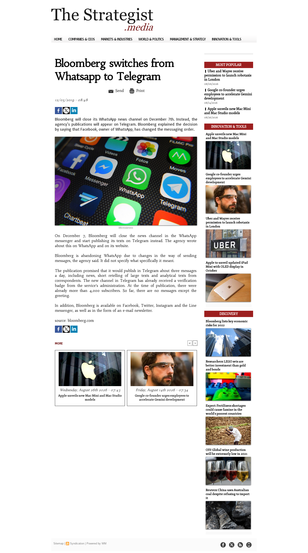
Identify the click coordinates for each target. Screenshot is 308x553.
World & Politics (151, 39)
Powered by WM (96, 543)
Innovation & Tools (226, 39)
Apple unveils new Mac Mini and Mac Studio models (90, 398)
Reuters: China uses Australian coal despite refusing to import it (228, 494)
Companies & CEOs (82, 39)
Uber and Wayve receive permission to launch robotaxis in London (227, 75)
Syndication (77, 543)
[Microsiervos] (126, 138)
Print (140, 90)
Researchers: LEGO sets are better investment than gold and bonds (226, 365)
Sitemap (58, 543)
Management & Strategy (188, 39)
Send (119, 90)
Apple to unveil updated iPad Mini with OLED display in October (227, 267)
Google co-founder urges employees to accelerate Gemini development (162, 398)
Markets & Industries (117, 39)
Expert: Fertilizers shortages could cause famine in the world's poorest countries (226, 410)
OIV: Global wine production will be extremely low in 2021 (226, 452)
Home (58, 39)
